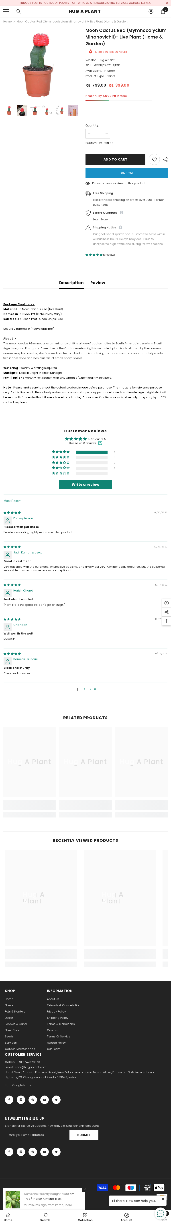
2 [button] (84, 689)
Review (97, 282)
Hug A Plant (107, 60)
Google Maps (21, 1085)
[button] (9, 110)
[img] (12, 512)
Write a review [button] (85, 484)
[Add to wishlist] (154, 159)
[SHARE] (164, 159)
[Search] (18, 11)
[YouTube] (44, 1100)
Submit (84, 1135)
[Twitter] (56, 1100)
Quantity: (92, 125)
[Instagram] (21, 1100)
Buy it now (126, 172)
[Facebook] (9, 1100)
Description (71, 282)
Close (167, 3)
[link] (29, 807)
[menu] (6, 11)
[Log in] (151, 11)
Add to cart (115, 159)
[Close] (85, 1188)
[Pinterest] (32, 1100)
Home (7, 21)
